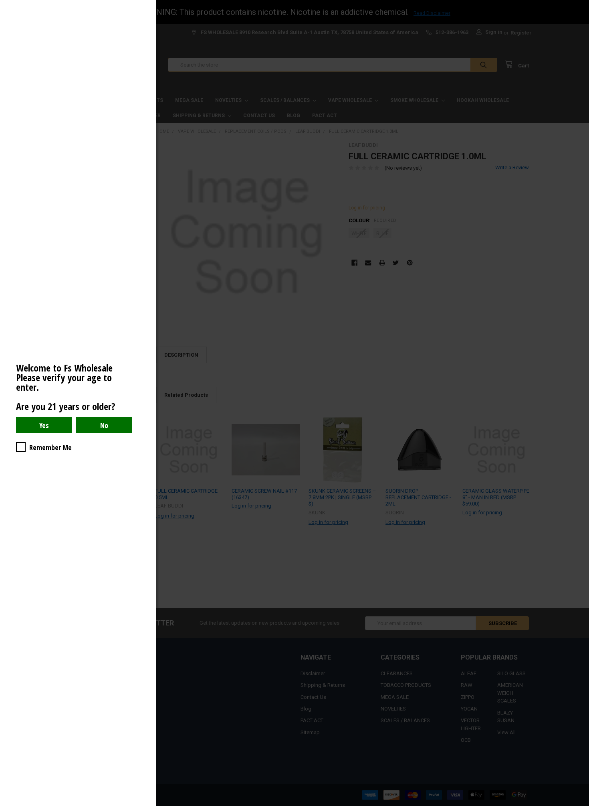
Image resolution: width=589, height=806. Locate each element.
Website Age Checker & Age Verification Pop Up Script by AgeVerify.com (579, 804)
